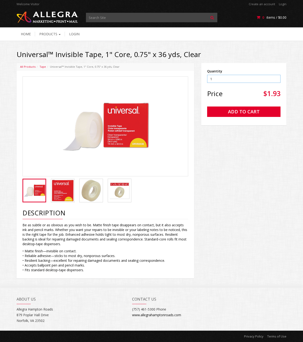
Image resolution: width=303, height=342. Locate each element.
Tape (43, 66)
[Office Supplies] (48, 17)
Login (282, 4)
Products (48, 34)
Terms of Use (276, 336)
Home (26, 34)
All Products (28, 66)
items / (274, 17)
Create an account (262, 4)
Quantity (214, 71)
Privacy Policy (253, 336)
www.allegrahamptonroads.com (156, 315)
